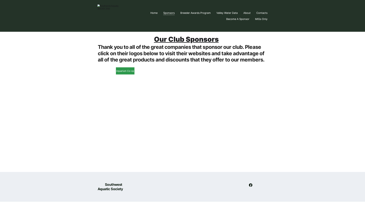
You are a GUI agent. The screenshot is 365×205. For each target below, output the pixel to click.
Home (154, 12)
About (247, 12)
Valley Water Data (227, 12)
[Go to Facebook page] (250, 185)
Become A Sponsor (237, 19)
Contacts (261, 12)
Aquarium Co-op (125, 70)
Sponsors (169, 12)
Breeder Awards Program (195, 12)
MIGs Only (261, 19)
